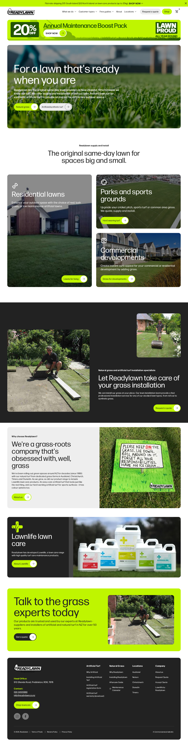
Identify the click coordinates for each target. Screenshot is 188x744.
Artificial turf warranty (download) (95, 694)
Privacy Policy (67, 732)
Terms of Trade (37, 732)
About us (159, 672)
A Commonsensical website (163, 732)
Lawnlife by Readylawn (160, 688)
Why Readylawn (116, 672)
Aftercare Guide (116, 682)
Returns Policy (52, 732)
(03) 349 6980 (20, 692)
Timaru (135, 692)
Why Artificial (92, 672)
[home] (21, 11)
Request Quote (161, 677)
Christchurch (137, 682)
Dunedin (135, 687)
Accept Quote (161, 682)
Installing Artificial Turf (94, 678)
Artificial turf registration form (93, 686)
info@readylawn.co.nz (24, 695)
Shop (166, 11)
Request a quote (150, 11)
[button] (69, 11)
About (119, 11)
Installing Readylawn (118, 677)
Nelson (135, 677)
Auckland (136, 672)
